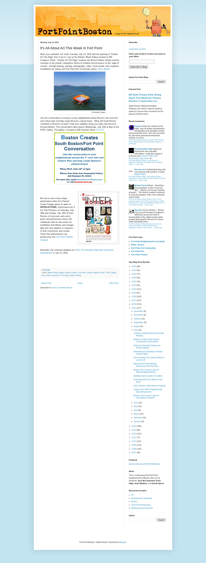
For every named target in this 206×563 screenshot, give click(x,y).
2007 (134, 452)
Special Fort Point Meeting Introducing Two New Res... (147, 365)
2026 (134, 266)
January (137, 421)
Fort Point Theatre (139, 255)
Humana (138, 126)
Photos (134, 501)
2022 (134, 281)
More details (104, 69)
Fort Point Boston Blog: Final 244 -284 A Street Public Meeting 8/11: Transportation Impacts (146, 141)
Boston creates (71, 273)
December (139, 311)
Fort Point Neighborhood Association (148, 241)
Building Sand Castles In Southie (148, 376)
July (136, 330)
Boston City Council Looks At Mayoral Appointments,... (146, 371)
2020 (134, 289)
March (137, 414)
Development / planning (141, 498)
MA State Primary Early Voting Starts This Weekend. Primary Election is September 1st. (145, 97)
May (136, 406)
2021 (134, 285)
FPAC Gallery (111, 273)
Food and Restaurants (141, 505)
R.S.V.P (100, 130)
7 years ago (148, 205)
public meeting (75, 275)
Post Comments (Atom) (62, 288)
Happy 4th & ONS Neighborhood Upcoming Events (148, 390)
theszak (138, 210)
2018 (134, 296)
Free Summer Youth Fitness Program (150, 386)
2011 (134, 437)
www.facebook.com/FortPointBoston (144, 464)
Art (132, 495)
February (138, 417)
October (137, 319)
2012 (134, 434)
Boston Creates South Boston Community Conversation (146, 340)
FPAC (102, 273)
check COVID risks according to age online (143, 157)
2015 (134, 308)
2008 (134, 449)
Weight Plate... (140, 174)
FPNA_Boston (137, 245)
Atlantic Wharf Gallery (55, 273)
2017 (134, 300)
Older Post (113, 283)
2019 (134, 293)
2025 (134, 270)
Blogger (122, 542)
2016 (134, 304)
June (136, 403)
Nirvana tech (140, 169)
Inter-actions (46, 275)
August (137, 326)
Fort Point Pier (137, 251)
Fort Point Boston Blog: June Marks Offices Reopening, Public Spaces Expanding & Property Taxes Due (147, 178)
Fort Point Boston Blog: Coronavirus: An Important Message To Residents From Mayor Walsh (145, 162)
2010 (134, 441)
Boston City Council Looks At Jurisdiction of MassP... (146, 396)
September (139, 322)
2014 (134, 426)
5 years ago (139, 164)
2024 (134, 274)
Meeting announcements (142, 508)
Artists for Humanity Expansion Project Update (147, 346)
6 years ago (142, 180)
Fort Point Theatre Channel (88, 273)
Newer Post (46, 283)
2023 (134, 278)
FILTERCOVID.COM (143, 149)
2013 (134, 430)
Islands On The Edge (60, 275)
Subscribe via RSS (137, 49)
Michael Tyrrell (141, 185)
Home (80, 283)
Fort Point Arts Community (143, 248)
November (139, 315)
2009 (134, 445)
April (136, 410)
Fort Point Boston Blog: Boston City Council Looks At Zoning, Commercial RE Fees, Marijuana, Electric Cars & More (145, 225)
